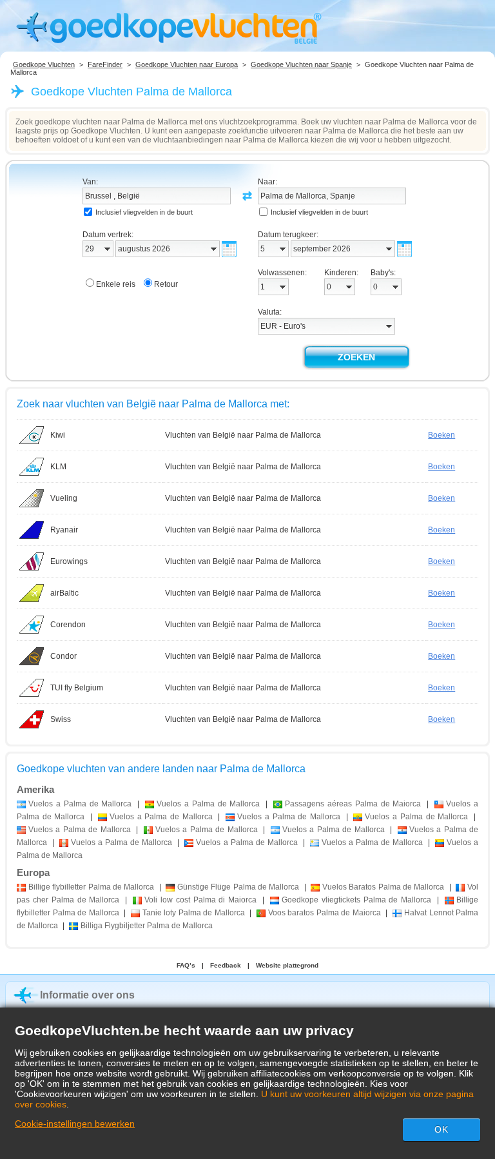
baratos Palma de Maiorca (324, 912)
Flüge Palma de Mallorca (238, 886)
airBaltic (64, 593)
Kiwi (57, 435)
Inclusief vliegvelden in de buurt (144, 212)
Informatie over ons (87, 994)
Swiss (60, 719)
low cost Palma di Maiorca (200, 899)
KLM (58, 466)
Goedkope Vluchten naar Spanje (301, 64)
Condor (63, 656)
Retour (166, 284)
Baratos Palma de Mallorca (383, 886)
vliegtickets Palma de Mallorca (356, 899)
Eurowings (69, 561)
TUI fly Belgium (76, 687)
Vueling (63, 498)
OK (441, 1129)
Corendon (68, 624)
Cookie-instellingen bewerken (75, 1123)
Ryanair (64, 529)
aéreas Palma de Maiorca (353, 803)
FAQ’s (186, 965)
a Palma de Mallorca (79, 803)
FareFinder (105, 64)
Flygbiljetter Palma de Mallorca (147, 925)
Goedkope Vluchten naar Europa (186, 64)
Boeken (441, 435)
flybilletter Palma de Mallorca (91, 886)
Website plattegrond (287, 965)
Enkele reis (115, 284)
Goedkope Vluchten (44, 64)
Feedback (225, 965)
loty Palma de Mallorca (193, 912)
